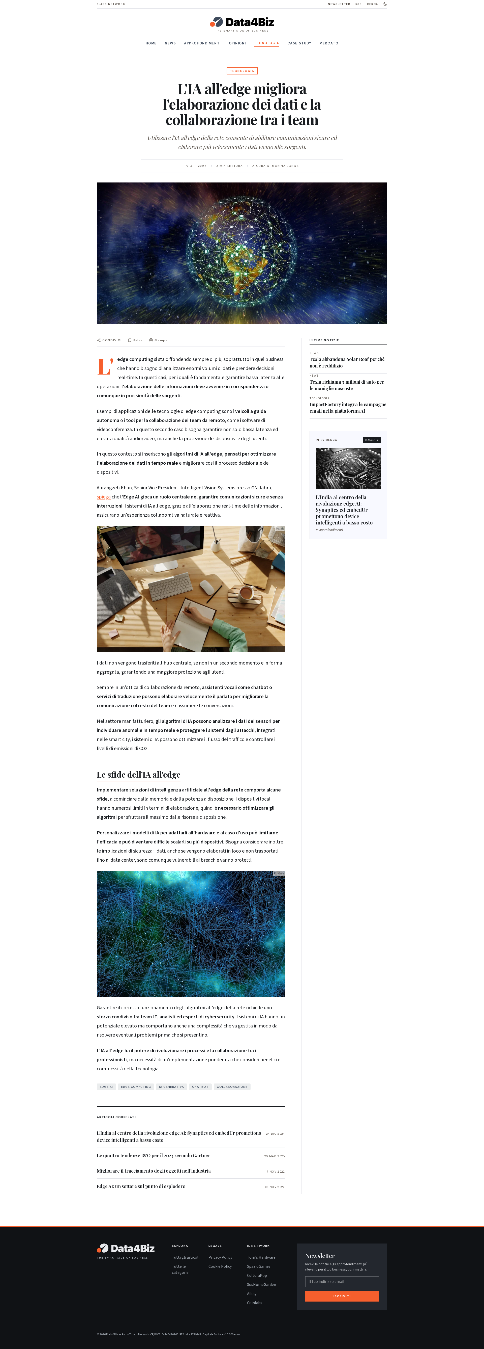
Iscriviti (342, 1296)
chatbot (200, 1087)
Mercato (328, 43)
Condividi (112, 340)
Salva (138, 340)
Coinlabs (254, 1303)
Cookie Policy (220, 1266)
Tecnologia (266, 43)
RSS (358, 4)
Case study (299, 43)
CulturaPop (257, 1275)
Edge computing (136, 1087)
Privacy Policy (220, 1257)
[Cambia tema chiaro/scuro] (385, 4)
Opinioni (237, 43)
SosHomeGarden (261, 1284)
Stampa (161, 340)
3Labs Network (111, 4)
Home (151, 43)
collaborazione (232, 1087)
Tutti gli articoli (185, 1257)
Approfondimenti (202, 43)
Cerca (372, 4)
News (170, 43)
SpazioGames (258, 1266)
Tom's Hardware (261, 1257)
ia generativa (171, 1087)
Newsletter (339, 4)
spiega (104, 496)
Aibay (251, 1294)
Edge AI (106, 1087)
